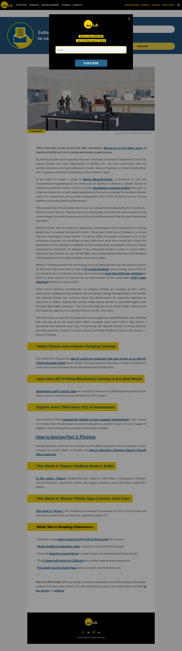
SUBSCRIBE (91, 63)
